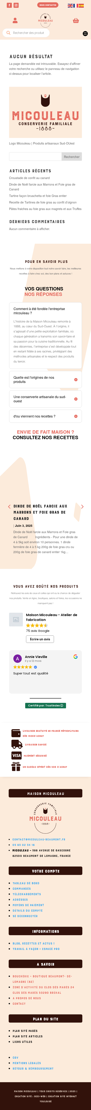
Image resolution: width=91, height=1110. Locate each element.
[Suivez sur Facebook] (9, 5)
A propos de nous (26, 997)
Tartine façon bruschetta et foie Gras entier (38, 196)
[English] (70, 5)
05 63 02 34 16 (23, 844)
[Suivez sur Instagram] (16, 5)
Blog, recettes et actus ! (33, 943)
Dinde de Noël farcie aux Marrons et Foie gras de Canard (40, 511)
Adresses (20, 899)
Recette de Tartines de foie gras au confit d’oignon (43, 202)
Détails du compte (27, 910)
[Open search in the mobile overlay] (26, 33)
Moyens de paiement (28, 904)
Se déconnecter (25, 915)
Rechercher (72, 157)
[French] (76, 5)
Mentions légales (26, 1062)
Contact (19, 1003)
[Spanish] (81, 5)
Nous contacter (48, 5)
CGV (15, 1057)
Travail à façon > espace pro (35, 948)
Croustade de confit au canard (29, 178)
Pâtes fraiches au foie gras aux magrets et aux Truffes (45, 209)
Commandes (21, 888)
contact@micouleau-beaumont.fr (38, 839)
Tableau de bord (25, 882)
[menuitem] (85, 32)
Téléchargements (26, 893)
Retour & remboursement (33, 1068)
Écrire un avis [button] (40, 639)
